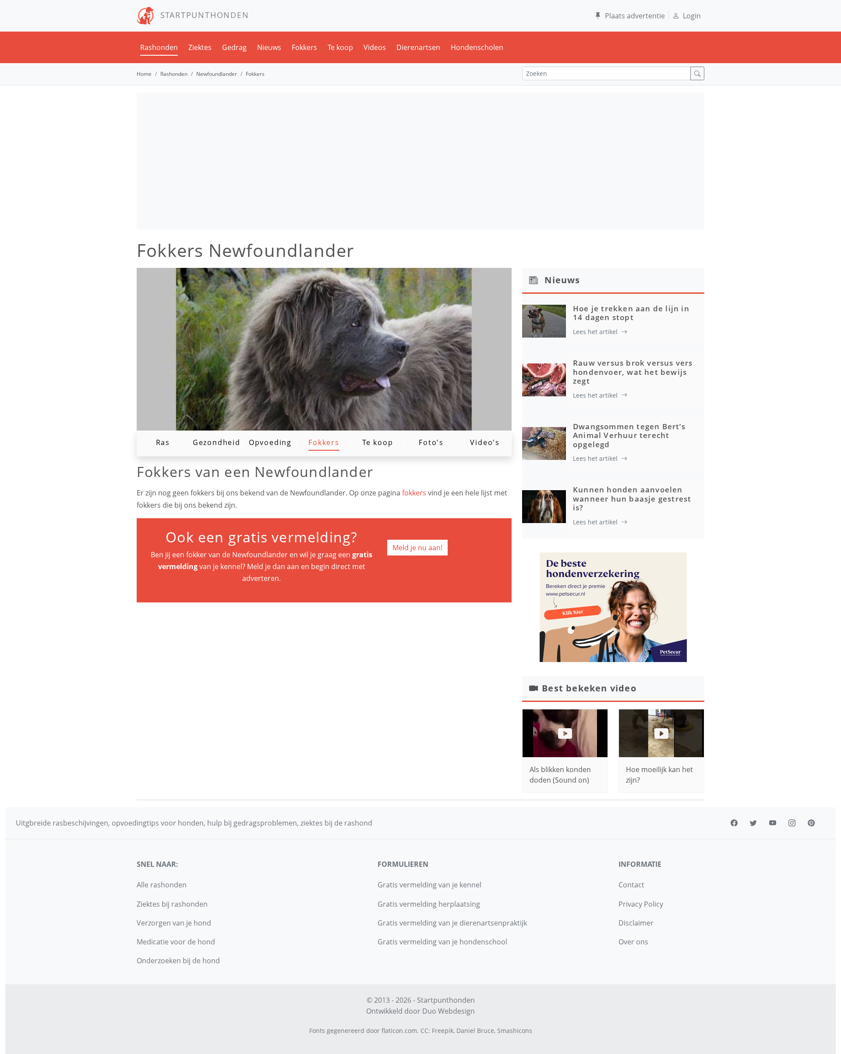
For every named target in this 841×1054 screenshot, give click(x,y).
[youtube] (772, 823)
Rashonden (159, 47)
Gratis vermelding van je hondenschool (442, 942)
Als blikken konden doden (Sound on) (560, 775)
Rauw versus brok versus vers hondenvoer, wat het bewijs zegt (633, 372)
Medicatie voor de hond (176, 942)
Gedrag (234, 47)
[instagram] (791, 823)
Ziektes (200, 47)
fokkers (415, 493)
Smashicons (514, 1030)
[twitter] (753, 823)
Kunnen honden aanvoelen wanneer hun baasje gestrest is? (632, 498)
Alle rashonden (162, 885)
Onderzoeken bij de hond (178, 960)
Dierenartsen (418, 47)
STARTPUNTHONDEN (201, 15)
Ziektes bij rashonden (172, 904)
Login (692, 16)
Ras (163, 442)
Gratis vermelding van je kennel (429, 885)
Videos (375, 47)
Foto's (431, 442)
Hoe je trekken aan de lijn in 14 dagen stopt (631, 312)
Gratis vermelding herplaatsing (429, 904)
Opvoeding (270, 442)
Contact (631, 885)
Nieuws (269, 47)
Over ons (633, 942)
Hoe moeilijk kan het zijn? (659, 775)
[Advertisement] (420, 161)
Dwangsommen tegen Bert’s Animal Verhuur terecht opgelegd (629, 435)
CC (424, 1030)
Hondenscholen (477, 47)
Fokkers (304, 47)
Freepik (442, 1030)
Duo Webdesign (448, 1011)
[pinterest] (811, 823)
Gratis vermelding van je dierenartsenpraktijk (452, 923)
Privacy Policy (640, 904)
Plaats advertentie (635, 16)
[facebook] (734, 823)
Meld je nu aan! (417, 547)
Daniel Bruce (475, 1030)
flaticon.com (399, 1030)
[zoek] (697, 73)
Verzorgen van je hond (174, 923)
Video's (485, 442)
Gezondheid (216, 442)
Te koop (340, 47)
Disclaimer (636, 923)
